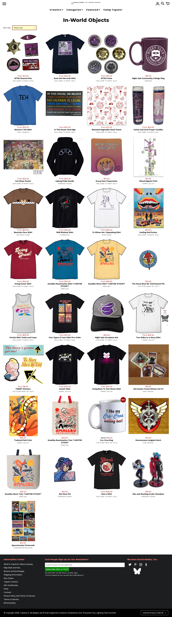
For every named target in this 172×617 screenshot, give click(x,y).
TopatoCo (24, 613)
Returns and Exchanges (14, 571)
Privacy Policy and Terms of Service (19, 596)
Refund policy (10, 603)
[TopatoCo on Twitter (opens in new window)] (130, 566)
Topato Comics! (11, 582)
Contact (7, 592)
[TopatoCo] (86, 3)
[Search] (163, 4)
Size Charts (9, 578)
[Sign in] (158, 4)
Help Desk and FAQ (12, 567)
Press (6, 589)
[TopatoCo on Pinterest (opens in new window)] (135, 566)
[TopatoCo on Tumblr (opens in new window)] (146, 566)
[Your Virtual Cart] (168, 4)
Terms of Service (11, 599)
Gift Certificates (11, 585)
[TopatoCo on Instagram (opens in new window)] (141, 566)
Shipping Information (13, 574)
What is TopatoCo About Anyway (18, 564)
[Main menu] (4, 4)
